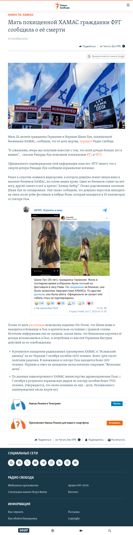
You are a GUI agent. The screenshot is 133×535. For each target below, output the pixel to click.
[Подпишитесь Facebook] (19, 462)
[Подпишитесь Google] (11, 462)
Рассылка (74, 512)
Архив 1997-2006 (78, 485)
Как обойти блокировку (22, 518)
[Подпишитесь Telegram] (43, 462)
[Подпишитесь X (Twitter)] (27, 462)
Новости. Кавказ (20, 15)
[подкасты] (52, 530)
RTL (89, 154)
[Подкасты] (67, 462)
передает (86, 141)
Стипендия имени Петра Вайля (27, 492)
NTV (98, 154)
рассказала (37, 325)
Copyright (74, 518)
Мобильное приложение (23, 485)
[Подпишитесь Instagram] (51, 462)
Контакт (73, 492)
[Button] (87, 46)
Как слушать (15, 512)
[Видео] (81, 530)
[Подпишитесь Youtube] (35, 462)
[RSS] (59, 462)
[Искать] (109, 530)
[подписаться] (75, 462)
